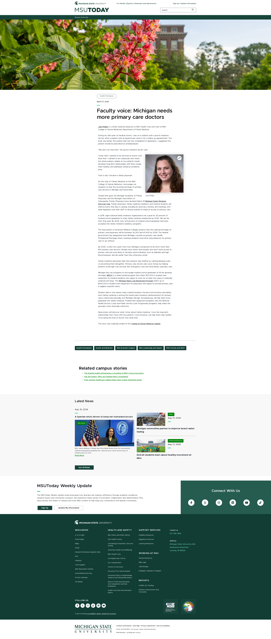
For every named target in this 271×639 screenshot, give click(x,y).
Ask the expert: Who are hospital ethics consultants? (106, 377)
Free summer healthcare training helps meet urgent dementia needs (113, 380)
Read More (79, 455)
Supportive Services (146, 539)
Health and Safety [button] (120, 530)
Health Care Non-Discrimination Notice (120, 591)
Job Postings (143, 566)
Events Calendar (81, 577)
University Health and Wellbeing (120, 550)
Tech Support (80, 565)
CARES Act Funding (146, 585)
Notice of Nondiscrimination (148, 629)
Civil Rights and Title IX (116, 558)
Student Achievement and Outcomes (149, 591)
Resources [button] (81, 530)
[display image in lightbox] (164, 173)
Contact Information (124, 626)
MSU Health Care (114, 554)
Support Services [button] (149, 530)
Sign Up (176, 3)
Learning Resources (146, 543)
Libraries (78, 560)
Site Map (136, 626)
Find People (79, 539)
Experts (130, 3)
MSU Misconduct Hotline (84, 569)
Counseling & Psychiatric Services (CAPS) (120, 545)
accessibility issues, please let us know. (101, 614)
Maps (77, 543)
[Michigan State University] (90, 3)
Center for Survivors (115, 567)
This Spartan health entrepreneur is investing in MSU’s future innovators (114, 373)
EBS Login (142, 562)
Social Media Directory (83, 573)
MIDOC (110, 275)
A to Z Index (79, 535)
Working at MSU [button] (149, 553)
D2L (76, 556)
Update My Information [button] (68, 508)
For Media (121, 3)
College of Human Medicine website (145, 324)
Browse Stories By (81, 17)
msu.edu (135, 629)
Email (77, 548)
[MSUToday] (115, 10)
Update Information (188, 3)
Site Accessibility (163, 626)
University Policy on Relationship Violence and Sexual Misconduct (120, 576)
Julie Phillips (103, 127)
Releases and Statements (145, 3)
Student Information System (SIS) (87, 552)
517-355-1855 (175, 533)
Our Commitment (114, 562)
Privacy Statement (148, 626)
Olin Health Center (115, 539)
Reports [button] (144, 581)
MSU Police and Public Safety (119, 535)
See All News (84, 467)
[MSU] (93, 524)
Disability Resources (146, 535)
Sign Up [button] (44, 508)
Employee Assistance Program (150, 571)
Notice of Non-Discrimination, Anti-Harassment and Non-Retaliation (119, 584)
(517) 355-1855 (125, 629)
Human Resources (145, 558)
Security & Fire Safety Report (119, 571)
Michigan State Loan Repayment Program (136, 281)
